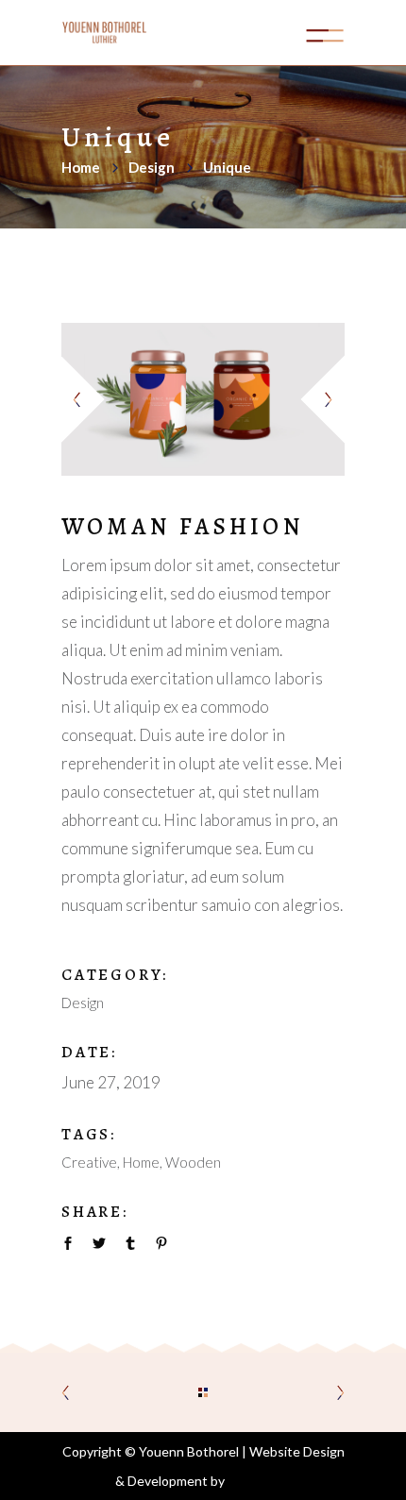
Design (151, 167)
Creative (89, 1162)
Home (80, 167)
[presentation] (85, 399)
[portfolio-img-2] (203, 399)
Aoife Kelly (260, 1481)
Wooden (193, 1162)
